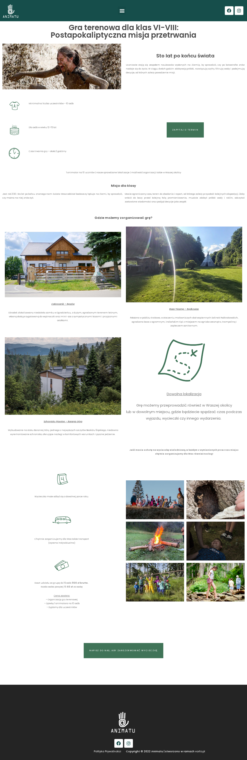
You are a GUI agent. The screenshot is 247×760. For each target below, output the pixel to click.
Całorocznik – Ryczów (63, 304)
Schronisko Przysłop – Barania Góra (63, 421)
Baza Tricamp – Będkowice (184, 309)
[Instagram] (239, 10)
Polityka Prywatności (107, 751)
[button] (122, 10)
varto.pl (200, 751)
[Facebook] (229, 10)
